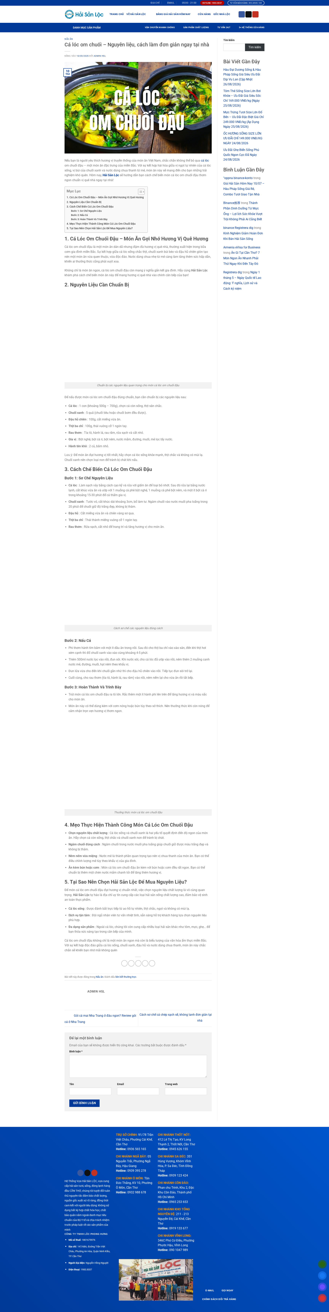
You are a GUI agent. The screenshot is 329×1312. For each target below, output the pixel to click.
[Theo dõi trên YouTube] (255, 14)
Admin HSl (100, 56)
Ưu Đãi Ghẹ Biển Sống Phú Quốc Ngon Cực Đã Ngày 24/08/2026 (241, 154)
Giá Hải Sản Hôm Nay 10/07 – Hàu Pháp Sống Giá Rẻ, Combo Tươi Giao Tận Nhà (243, 189)
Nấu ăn (69, 39)
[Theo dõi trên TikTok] (248, 14)
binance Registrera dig (238, 228)
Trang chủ (116, 14)
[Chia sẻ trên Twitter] (131, 963)
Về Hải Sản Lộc (136, 14)
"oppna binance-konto (238, 178)
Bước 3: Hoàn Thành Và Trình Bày (89, 219)
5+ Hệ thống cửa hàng (251, 27)
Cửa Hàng (204, 14)
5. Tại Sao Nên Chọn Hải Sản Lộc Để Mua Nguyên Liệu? (100, 228)
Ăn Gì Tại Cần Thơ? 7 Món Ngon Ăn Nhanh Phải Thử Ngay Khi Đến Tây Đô (241, 258)
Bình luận (75, 1051)
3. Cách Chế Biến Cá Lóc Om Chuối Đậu (90, 206)
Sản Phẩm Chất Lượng (196, 27)
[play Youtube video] (156, 1280)
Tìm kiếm (229, 40)
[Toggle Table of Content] (139, 192)
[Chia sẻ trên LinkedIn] (152, 963)
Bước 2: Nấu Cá (79, 215)
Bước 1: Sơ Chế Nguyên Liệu (86, 210)
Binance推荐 (231, 203)
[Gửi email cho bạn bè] (138, 963)
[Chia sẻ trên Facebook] (124, 963)
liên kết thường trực (125, 976)
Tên (71, 1084)
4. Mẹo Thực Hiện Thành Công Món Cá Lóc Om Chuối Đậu (101, 223)
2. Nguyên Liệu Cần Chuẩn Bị (84, 202)
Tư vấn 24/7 (223, 27)
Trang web (171, 1084)
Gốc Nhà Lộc (221, 14)
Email (120, 1084)
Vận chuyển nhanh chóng (160, 27)
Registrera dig (232, 272)
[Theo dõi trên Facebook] (242, 14)
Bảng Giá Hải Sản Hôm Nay (173, 14)
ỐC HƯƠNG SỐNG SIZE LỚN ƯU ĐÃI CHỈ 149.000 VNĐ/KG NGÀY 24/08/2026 (242, 138)
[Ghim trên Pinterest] (145, 963)
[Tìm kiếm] (263, 14)
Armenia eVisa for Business (241, 247)
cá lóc (205, 160)
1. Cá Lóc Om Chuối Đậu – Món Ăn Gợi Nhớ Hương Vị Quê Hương (105, 197)
